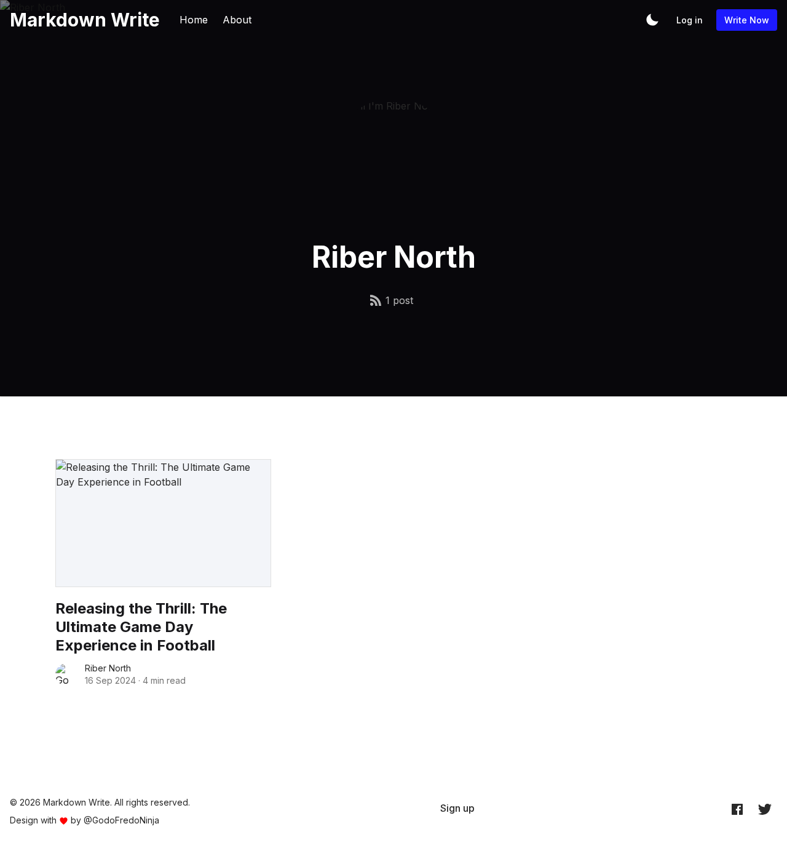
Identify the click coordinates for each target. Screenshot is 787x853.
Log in (689, 20)
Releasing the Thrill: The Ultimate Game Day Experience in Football (141, 626)
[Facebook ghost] (737, 809)
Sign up (457, 808)
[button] (652, 19)
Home (194, 20)
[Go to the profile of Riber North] (66, 674)
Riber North (108, 668)
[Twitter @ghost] (765, 809)
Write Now (746, 20)
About (237, 20)
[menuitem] (457, 808)
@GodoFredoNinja (121, 820)
